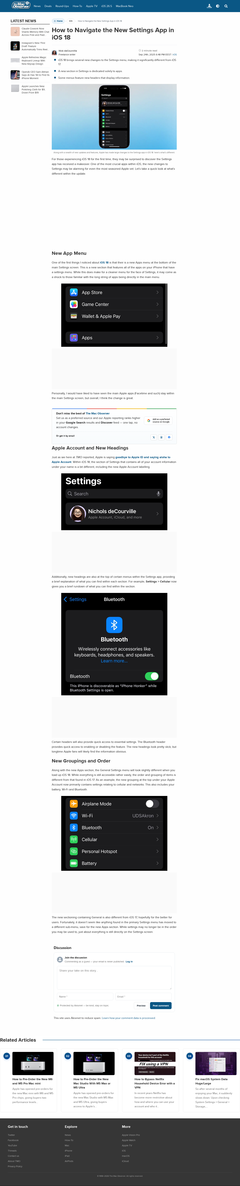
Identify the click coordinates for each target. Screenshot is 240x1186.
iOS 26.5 (106, 6)
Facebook (13, 1140)
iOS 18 (104, 262)
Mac (67, 1145)
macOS (126, 1156)
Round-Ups (62, 6)
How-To (77, 6)
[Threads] (161, 437)
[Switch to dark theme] (217, 6)
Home (60, 21)
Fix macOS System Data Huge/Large (211, 1081)
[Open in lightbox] (114, 344)
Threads (12, 1150)
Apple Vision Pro (131, 1135)
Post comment (161, 1005)
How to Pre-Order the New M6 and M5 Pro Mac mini (32, 1081)
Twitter (11, 1135)
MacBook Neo (124, 6)
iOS (70, 21)
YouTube (12, 1145)
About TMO (14, 1161)
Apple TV (91, 6)
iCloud (125, 1161)
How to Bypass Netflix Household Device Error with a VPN (155, 1083)
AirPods (69, 1161)
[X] (154, 437)
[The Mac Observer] (21, 6)
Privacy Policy (15, 1166)
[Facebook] (169, 437)
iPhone (68, 1150)
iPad (67, 1156)
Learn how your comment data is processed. (129, 1018)
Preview (141, 1005)
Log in (129, 961)
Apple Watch (128, 1140)
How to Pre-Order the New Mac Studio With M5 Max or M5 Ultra (91, 1083)
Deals (48, 6)
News (37, 6)
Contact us (13, 1156)
